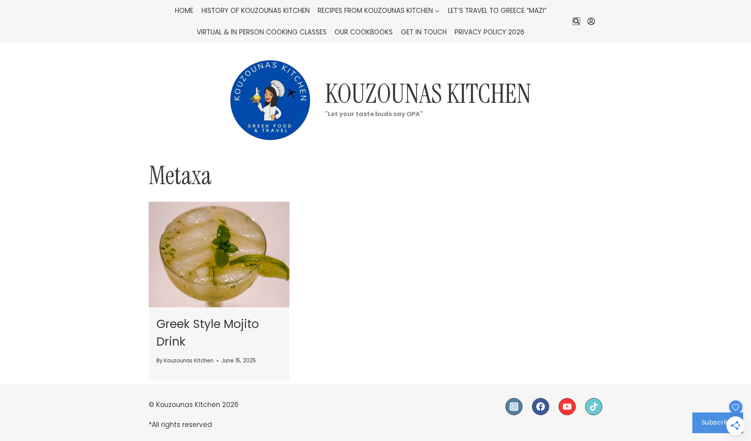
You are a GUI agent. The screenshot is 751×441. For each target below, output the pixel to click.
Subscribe (718, 422)
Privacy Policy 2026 (490, 32)
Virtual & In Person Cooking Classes (262, 32)
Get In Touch (424, 32)
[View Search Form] (576, 21)
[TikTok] (593, 406)
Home (184, 10)
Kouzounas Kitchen (189, 360)
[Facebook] (540, 406)
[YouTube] (567, 406)
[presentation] (219, 254)
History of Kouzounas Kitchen (255, 10)
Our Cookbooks (363, 32)
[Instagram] (514, 406)
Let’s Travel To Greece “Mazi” (497, 10)
